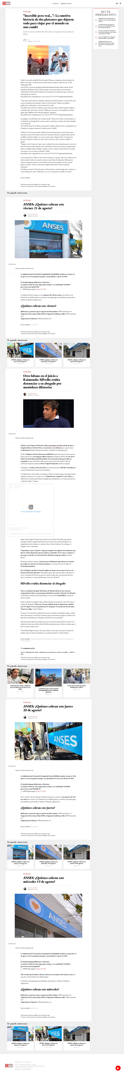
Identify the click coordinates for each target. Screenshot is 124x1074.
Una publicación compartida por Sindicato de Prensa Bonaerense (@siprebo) (30, 533)
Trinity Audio (24, 268)
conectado (37, 186)
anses (31, 324)
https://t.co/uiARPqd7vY (56, 285)
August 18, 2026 (41, 969)
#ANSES (67, 285)
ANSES (56, 274)
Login (48, 184)
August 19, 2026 (41, 791)
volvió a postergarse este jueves (53, 445)
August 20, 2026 (41, 289)
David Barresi (44, 639)
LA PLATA (61, 639)
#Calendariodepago (27, 282)
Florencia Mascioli (53, 639)
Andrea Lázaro (33, 393)
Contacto (55, 3)
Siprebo (71, 639)
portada (36, 324)
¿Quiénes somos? (66, 3)
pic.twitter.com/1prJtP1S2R (30, 287)
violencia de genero (26, 640)
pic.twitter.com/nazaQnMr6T (30, 966)
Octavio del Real (33, 214)
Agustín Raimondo (35, 639)
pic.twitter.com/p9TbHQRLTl (30, 789)
